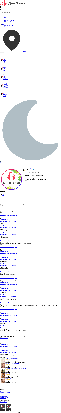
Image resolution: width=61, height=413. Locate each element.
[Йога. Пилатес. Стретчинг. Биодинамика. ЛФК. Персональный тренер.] (3, 372)
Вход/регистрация (3, 390)
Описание (3, 194)
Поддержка (4, 19)
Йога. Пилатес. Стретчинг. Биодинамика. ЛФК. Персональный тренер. (16, 368)
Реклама (3, 24)
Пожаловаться (5, 206)
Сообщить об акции (3, 395)
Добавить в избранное (3, 192)
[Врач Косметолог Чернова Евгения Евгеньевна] (3, 367)
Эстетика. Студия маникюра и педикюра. (11, 358)
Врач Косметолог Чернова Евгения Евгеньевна (12, 363)
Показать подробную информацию (29, 181)
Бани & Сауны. (7, 373)
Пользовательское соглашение (5, 392)
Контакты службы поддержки (4, 391)
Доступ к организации (3, 396)
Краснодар (25, 51)
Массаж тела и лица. (8, 378)
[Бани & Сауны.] (3, 377)
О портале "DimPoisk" (3, 402)
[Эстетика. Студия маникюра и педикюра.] (3, 362)
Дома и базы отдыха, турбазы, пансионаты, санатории (31, 168)
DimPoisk (5, 401)
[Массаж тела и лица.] (3, 382)
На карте (3, 197)
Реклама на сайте (3, 398)
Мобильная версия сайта (4, 393)
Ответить (1, 206)
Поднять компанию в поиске (4, 397)
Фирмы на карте (3, 161)
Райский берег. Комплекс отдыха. (8, 201)
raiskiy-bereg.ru (31, 174)
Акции (3, 27)
